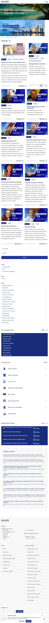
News (2, 276)
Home (2, 37)
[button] (47, 2)
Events (3, 264)
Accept (28, 621)
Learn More (22, 621)
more (4, 29)
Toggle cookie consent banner (42, 616)
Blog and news (9, 37)
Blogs (2, 283)
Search (24, 257)
